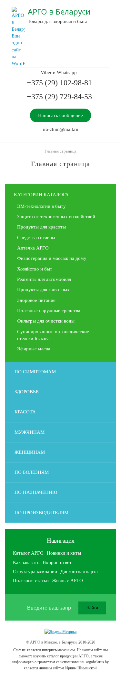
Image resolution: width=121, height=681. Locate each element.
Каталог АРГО (28, 553)
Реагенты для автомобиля (44, 279)
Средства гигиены (36, 237)
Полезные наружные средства (48, 310)
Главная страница (60, 151)
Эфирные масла (33, 348)
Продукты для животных (43, 289)
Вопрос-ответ (57, 562)
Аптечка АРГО (33, 247)
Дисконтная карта (79, 571)
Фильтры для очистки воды (46, 321)
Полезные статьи (31, 580)
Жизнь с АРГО (67, 580)
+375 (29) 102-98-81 (59, 83)
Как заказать (26, 562)
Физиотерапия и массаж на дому (51, 258)
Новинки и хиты (64, 553)
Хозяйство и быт (34, 268)
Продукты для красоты (41, 226)
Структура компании (35, 571)
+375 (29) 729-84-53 (59, 96)
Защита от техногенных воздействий (56, 216)
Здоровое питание (36, 300)
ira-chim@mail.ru (60, 129)
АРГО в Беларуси (59, 11)
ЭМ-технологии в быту (41, 206)
